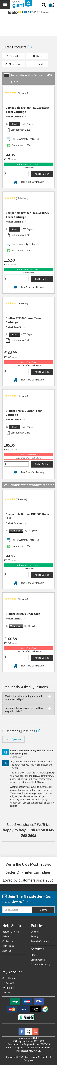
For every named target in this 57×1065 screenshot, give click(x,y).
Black (39, 56)
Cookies (35, 931)
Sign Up (43, 909)
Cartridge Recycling (40, 964)
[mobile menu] (5, 4)
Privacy (34, 936)
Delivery (6, 936)
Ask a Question (13, 739)
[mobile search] (44, 5)
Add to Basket (42, 174)
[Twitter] (28, 1031)
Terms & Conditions (40, 941)
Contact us (7, 941)
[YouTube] (35, 1031)
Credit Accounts (39, 959)
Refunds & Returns (11, 931)
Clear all (39, 64)
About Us (6, 950)
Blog (33, 955)
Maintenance (15, 64)
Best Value (15, 56)
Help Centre (8, 946)
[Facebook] (22, 1031)
